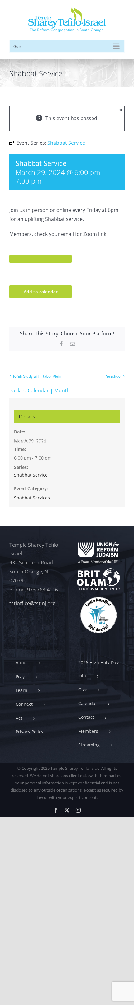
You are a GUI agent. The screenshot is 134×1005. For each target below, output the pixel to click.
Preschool (113, 376)
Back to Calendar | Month (39, 390)
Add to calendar (41, 291)
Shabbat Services (32, 498)
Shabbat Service (31, 475)
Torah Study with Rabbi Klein (36, 376)
